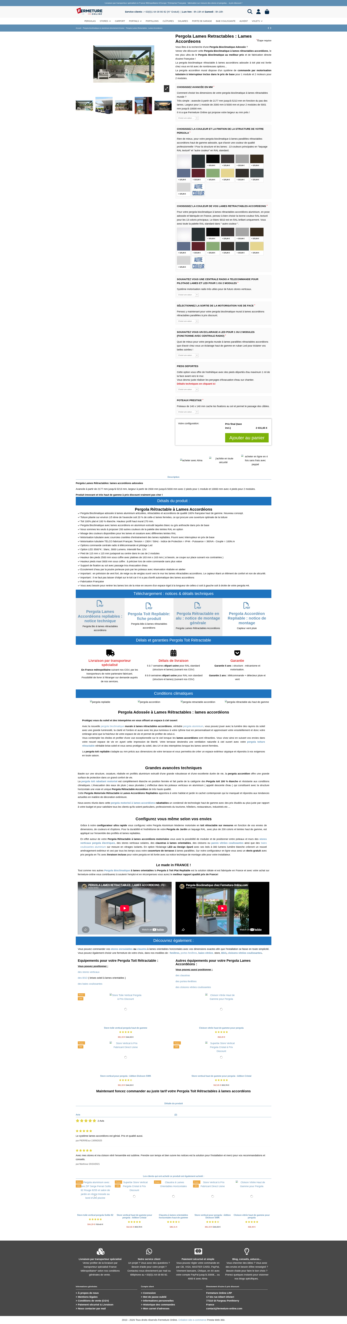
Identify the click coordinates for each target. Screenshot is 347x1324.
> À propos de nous (87, 1293)
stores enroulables (122, 949)
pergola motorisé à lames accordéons (133, 803)
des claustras (183, 975)
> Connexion (148, 1293)
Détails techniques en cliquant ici (196, 383)
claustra (142, 949)
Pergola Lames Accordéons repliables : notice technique (100, 616)
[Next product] (270, 28)
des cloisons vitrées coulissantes (193, 987)
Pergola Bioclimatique (117, 870)
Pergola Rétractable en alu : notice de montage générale (198, 618)
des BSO (83, 978)
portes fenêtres (189, 953)
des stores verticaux (88, 972)
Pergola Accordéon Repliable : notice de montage (247, 618)
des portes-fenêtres (186, 981)
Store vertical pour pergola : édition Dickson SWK (125, 1076)
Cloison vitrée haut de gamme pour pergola (221, 1028)
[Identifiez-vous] (259, 12)
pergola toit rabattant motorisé (99, 781)
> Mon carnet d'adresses (155, 1308)
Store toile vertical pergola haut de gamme (125, 1028)
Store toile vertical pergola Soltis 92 (95, 1215)
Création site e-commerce (192, 1320)
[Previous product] (269, 28)
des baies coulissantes (90, 983)
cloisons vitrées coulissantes (245, 953)
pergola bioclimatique (112, 726)
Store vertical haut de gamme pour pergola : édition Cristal (221, 1076)
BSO (223, 953)
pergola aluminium (193, 726)
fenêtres (174, 953)
